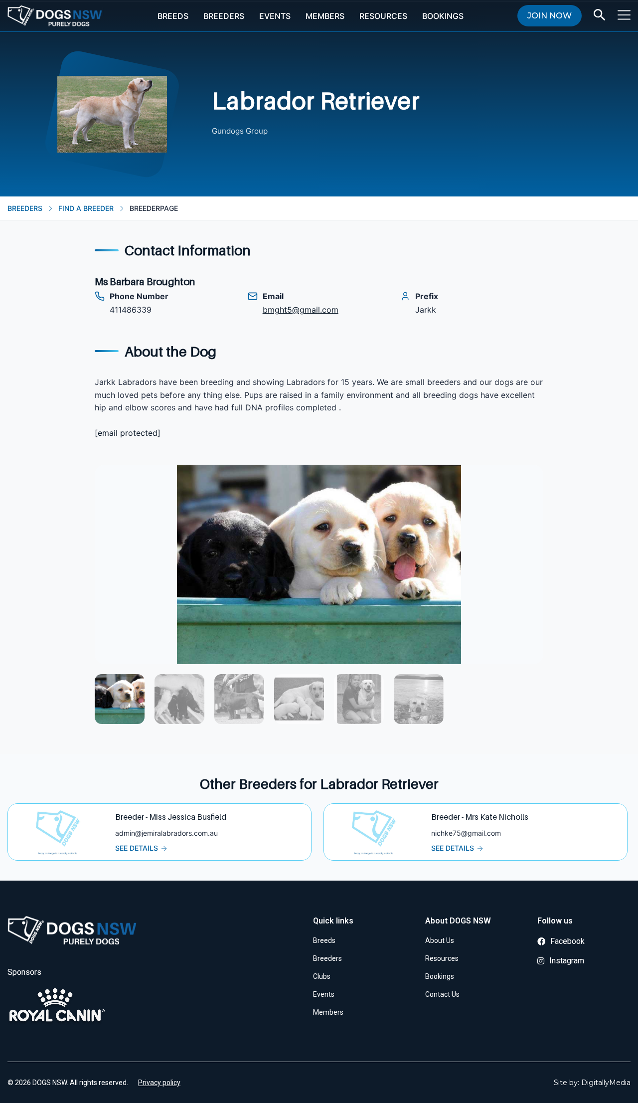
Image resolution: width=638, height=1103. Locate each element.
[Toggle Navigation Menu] (624, 15)
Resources (383, 16)
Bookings (443, 16)
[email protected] (127, 433)
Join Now (549, 15)
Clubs (321, 976)
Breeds (173, 16)
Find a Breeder (86, 208)
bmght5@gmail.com (300, 310)
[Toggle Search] (600, 15)
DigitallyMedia (606, 1082)
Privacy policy (159, 1083)
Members (325, 16)
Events (275, 16)
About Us (439, 940)
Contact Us (442, 994)
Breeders (223, 16)
